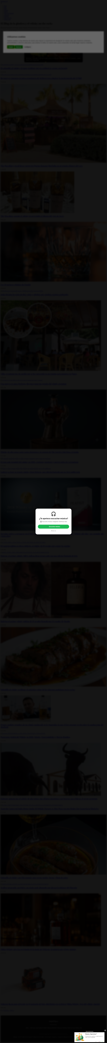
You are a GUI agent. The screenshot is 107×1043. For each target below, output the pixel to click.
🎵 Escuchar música (53, 526)
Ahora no (53, 530)
